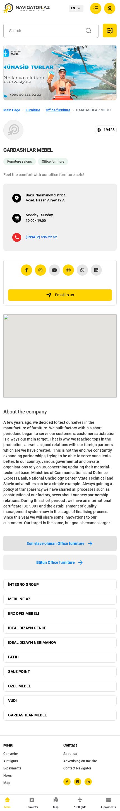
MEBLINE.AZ (19, 599)
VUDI (12, 700)
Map (6, 783)
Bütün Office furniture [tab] (55, 562)
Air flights (10, 761)
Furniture (33, 110)
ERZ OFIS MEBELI (23, 613)
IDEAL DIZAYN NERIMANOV (32, 642)
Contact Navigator (77, 768)
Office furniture (58, 110)
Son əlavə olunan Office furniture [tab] (56, 543)
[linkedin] (88, 781)
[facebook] (67, 781)
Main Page (11, 110)
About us (70, 754)
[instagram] (77, 781)
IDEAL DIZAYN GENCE (27, 628)
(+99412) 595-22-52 (41, 237)
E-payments (12, 768)
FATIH (13, 657)
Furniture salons (19, 161)
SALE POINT (19, 671)
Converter (10, 754)
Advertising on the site (80, 761)
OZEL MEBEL (19, 686)
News (7, 776)
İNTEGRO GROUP (23, 584)
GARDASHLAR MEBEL (27, 715)
